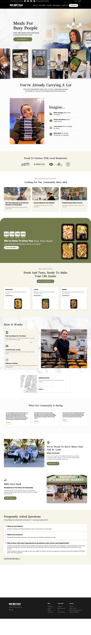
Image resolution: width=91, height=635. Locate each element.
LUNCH (49, 608)
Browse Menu (8, 295)
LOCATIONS (49, 5)
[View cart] (79, 5)
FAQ (58, 610)
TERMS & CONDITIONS (74, 612)
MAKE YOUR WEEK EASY (44, 281)
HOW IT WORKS (42, 5)
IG (9, 609)
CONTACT (71, 606)
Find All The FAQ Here (11, 558)
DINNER (49, 610)
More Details (52, 463)
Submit (41, 389)
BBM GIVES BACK (56, 5)
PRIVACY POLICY (73, 608)
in (12, 609)
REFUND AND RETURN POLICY (75, 610)
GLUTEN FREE (50, 612)
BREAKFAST (50, 606)
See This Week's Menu (12, 590)
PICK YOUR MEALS (22, 39)
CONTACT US (64, 5)
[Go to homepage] (16, 5)
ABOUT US (35, 5)
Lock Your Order (11, 247)
